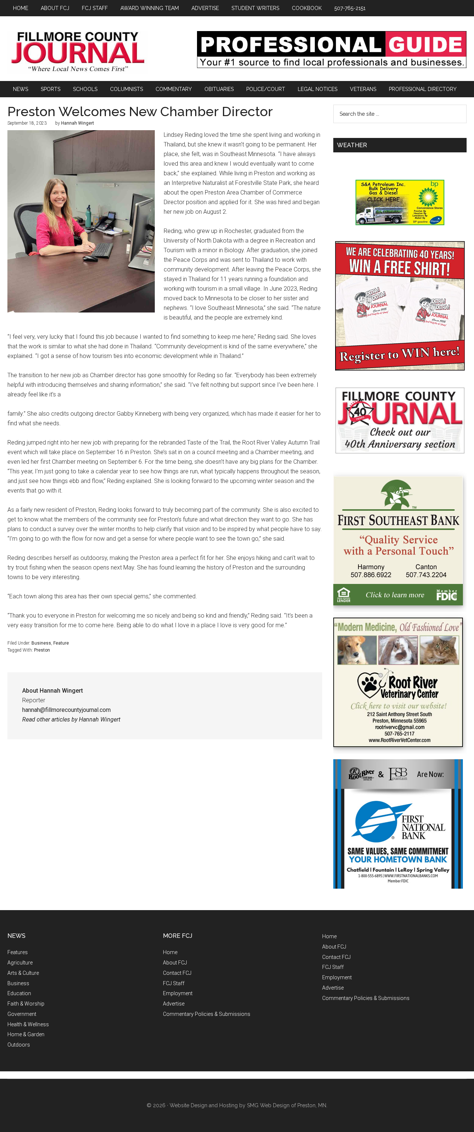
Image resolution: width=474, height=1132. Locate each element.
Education (19, 993)
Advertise (173, 1004)
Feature (61, 643)
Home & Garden (25, 1034)
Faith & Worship (25, 1004)
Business (41, 643)
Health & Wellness (28, 1024)
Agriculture (20, 963)
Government (21, 1014)
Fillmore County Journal (77, 52)
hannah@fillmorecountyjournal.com (66, 709)
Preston (42, 650)
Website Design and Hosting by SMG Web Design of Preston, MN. (248, 1105)
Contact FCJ (177, 973)
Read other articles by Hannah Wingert (71, 719)
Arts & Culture (23, 973)
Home (170, 952)
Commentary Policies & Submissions (206, 1014)
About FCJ (175, 963)
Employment (178, 993)
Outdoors (18, 1045)
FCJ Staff (173, 983)
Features (17, 952)
